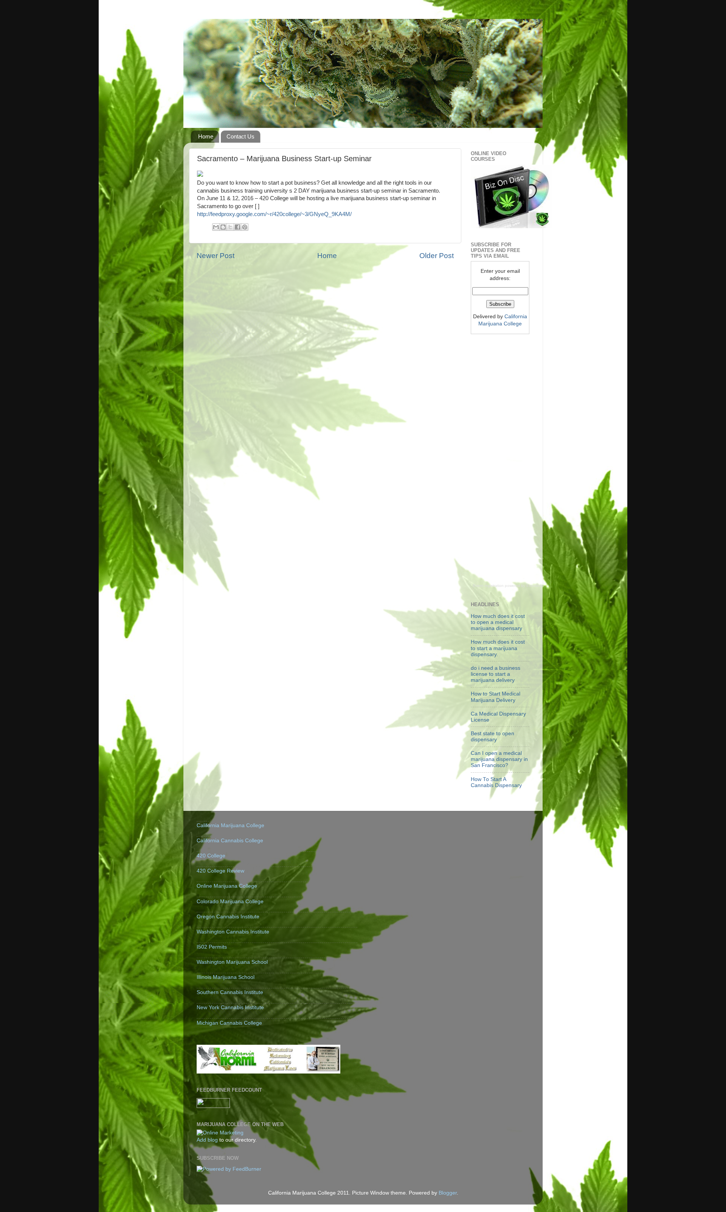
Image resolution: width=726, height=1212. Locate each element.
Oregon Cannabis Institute (228, 917)
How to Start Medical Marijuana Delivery (495, 697)
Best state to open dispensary (492, 736)
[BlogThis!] (223, 227)
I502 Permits (212, 947)
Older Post (436, 256)
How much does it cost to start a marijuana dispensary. (498, 648)
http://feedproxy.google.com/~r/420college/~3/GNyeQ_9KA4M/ (274, 214)
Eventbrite (535, 585)
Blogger (448, 1193)
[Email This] (216, 227)
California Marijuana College (230, 825)
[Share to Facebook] (237, 227)
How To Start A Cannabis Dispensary (496, 782)
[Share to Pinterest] (244, 227)
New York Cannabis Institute (230, 1007)
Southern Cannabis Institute (230, 992)
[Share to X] (230, 227)
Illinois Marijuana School (225, 977)
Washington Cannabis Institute (233, 932)
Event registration (488, 585)
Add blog (207, 1140)
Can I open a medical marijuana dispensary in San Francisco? (499, 759)
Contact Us (240, 136)
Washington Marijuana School (232, 962)
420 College (211, 856)
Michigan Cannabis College (229, 1023)
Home (205, 136)
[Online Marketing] (220, 1133)
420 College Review (220, 871)
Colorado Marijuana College (230, 901)
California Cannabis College (230, 840)
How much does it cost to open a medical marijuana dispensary (498, 622)
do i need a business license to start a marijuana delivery (495, 674)
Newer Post (215, 256)
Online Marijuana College (227, 886)
